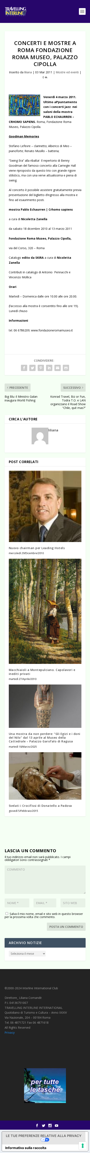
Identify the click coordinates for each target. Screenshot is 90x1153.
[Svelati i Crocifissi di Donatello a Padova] (45, 776)
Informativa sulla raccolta (25, 1148)
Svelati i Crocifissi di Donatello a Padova (40, 806)
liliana (28, 72)
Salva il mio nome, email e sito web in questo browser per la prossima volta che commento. (44, 915)
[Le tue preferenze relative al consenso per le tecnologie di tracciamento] (83, 1146)
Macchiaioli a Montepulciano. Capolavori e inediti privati (42, 672)
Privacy (10, 1032)
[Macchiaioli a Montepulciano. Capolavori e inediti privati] (45, 611)
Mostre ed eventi (67, 72)
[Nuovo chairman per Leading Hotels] (45, 506)
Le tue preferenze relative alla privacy (43, 1136)
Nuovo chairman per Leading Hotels (37, 548)
